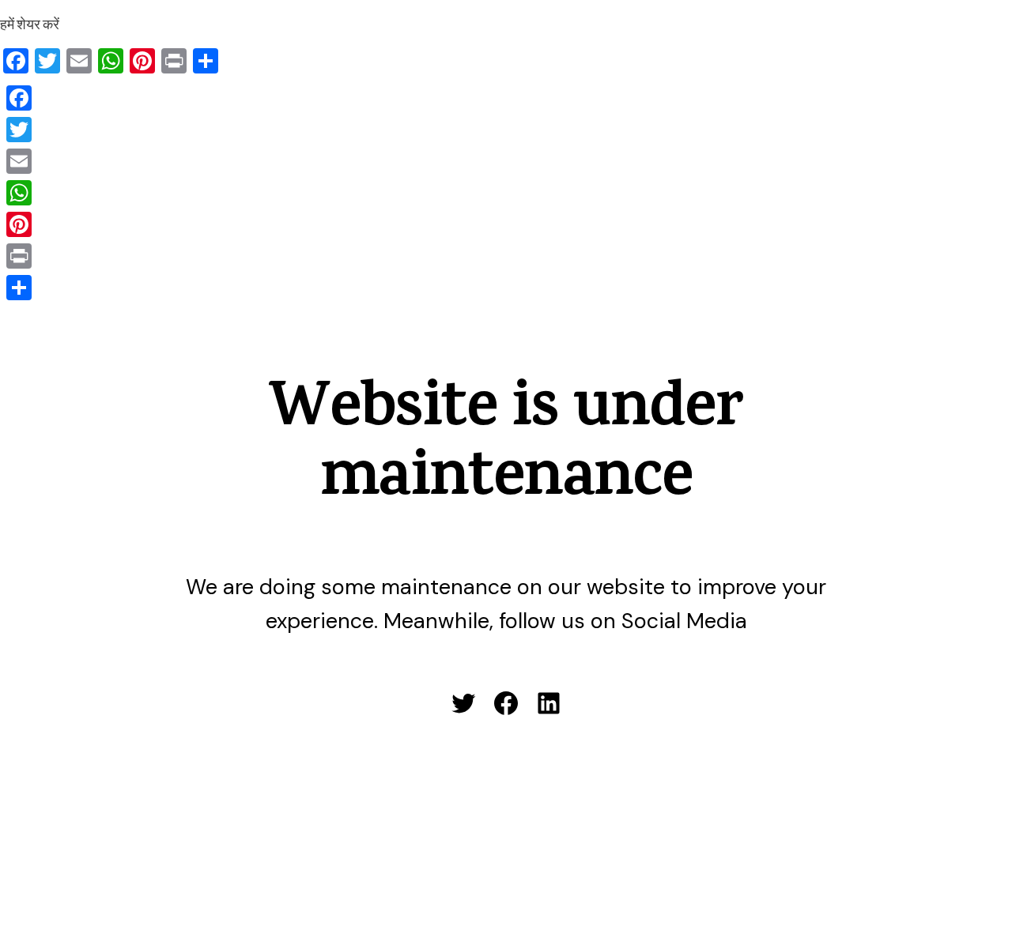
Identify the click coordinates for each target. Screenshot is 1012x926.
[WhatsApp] (19, 193)
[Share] (19, 287)
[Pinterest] (19, 224)
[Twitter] (19, 129)
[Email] (19, 161)
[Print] (19, 256)
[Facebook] (19, 98)
